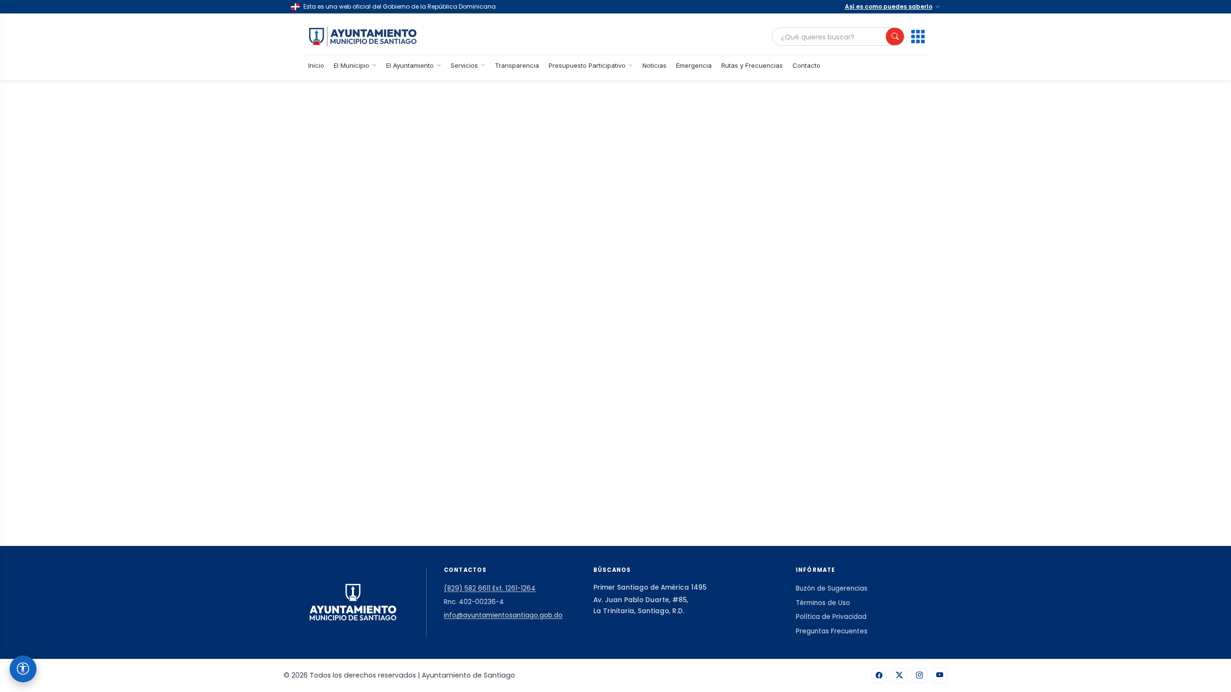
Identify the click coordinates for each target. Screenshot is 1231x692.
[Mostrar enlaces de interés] (918, 36)
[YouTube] (939, 675)
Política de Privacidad (831, 616)
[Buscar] (895, 36)
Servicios (464, 65)
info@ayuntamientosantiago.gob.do (503, 615)
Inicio (316, 65)
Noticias (654, 65)
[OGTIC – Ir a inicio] (362, 36)
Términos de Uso (823, 602)
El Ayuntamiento (410, 65)
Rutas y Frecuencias (752, 65)
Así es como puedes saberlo (888, 6)
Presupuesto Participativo (587, 65)
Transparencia (517, 65)
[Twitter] (899, 675)
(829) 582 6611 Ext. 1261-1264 (490, 588)
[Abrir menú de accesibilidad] (23, 668)
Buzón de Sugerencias (831, 588)
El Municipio (351, 65)
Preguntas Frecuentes (831, 631)
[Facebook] (879, 675)
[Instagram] (919, 675)
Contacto (806, 65)
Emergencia (694, 65)
